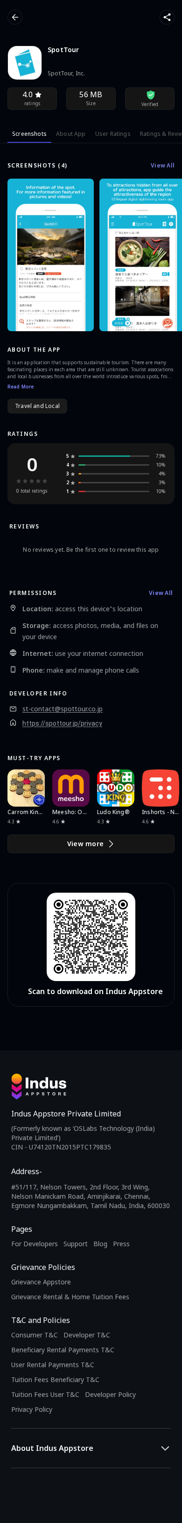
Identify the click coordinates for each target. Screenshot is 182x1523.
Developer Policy (110, 1394)
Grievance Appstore (41, 1281)
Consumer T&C (34, 1334)
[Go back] (14, 17)
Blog (100, 1243)
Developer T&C (86, 1334)
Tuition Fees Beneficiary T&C (55, 1379)
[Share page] (167, 17)
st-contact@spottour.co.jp (62, 709)
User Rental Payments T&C (52, 1364)
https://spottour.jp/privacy (62, 723)
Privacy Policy (31, 1409)
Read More (20, 386)
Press (121, 1243)
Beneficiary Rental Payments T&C (62, 1349)
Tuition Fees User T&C (45, 1394)
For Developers (34, 1243)
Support (75, 1243)
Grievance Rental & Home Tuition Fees (70, 1296)
